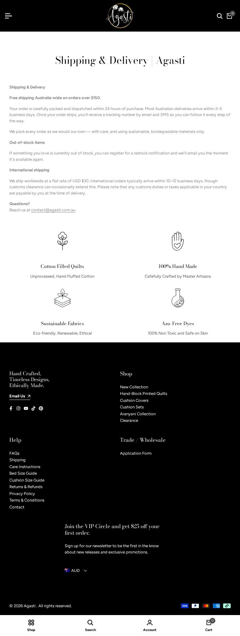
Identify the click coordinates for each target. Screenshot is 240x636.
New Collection (134, 387)
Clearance (129, 420)
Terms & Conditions (26, 500)
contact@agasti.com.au (53, 210)
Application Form (136, 453)
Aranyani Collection (138, 413)
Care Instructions (24, 466)
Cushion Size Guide (26, 480)
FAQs (14, 453)
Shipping (17, 459)
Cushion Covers (134, 400)
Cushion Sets (132, 407)
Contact (16, 507)
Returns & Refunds (25, 486)
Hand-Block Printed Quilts (143, 393)
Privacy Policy (22, 493)
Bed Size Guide (23, 473)
